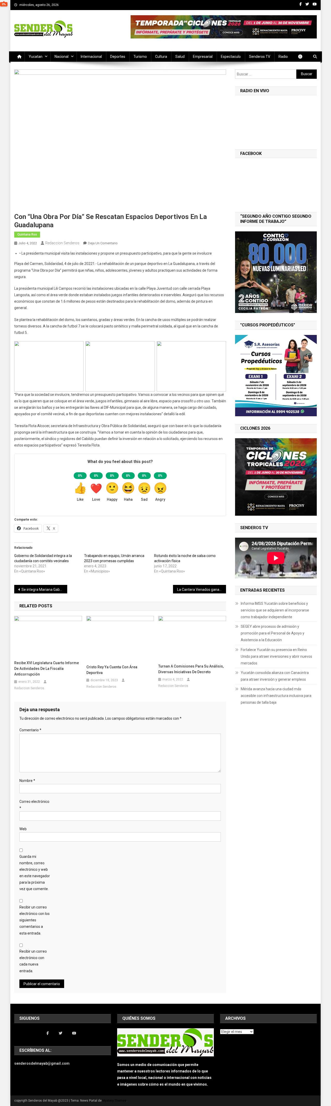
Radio (283, 56)
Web (23, 829)
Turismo (140, 56)
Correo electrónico (34, 804)
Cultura (161, 56)
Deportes (117, 56)
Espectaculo (231, 56)
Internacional (91, 56)
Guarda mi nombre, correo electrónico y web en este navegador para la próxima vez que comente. (34, 872)
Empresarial (203, 56)
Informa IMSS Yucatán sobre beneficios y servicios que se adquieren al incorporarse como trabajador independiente (275, 610)
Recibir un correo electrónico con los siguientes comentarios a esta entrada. (34, 920)
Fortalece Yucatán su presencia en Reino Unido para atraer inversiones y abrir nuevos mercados (276, 656)
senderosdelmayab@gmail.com (42, 1063)
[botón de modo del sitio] (303, 56)
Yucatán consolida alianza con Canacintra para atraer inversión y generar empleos (275, 676)
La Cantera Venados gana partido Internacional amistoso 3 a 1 (201, 589)
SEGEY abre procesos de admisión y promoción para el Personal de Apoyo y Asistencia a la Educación (272, 633)
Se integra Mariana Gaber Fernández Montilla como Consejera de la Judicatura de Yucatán (44, 589)
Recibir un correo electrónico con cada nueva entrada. (33, 961)
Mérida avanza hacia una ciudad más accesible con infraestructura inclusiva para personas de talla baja (276, 695)
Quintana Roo (27, 234)
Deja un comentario (103, 243)
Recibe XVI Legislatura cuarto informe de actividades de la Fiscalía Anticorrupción (46, 668)
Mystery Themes (114, 1100)
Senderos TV (259, 56)
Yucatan (35, 56)
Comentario (30, 730)
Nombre (27, 781)
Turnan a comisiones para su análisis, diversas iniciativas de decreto (191, 669)
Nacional (62, 56)
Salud (180, 56)
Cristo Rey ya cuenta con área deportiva (111, 670)
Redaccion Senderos (62, 243)
